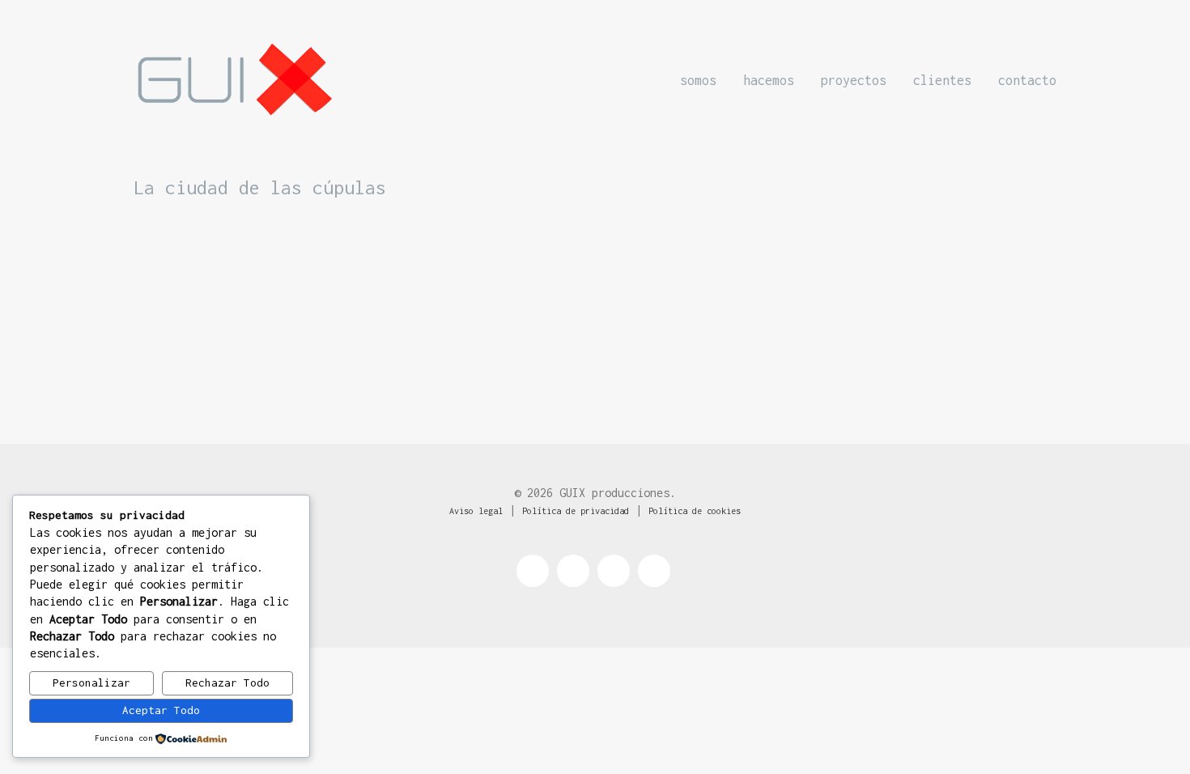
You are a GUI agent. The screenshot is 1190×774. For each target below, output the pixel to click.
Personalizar (91, 682)
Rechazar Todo (227, 682)
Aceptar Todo (161, 710)
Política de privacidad (575, 511)
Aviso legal (476, 511)
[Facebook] (532, 571)
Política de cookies (694, 511)
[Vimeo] (654, 571)
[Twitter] (573, 571)
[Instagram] (613, 571)
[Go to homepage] (235, 80)
